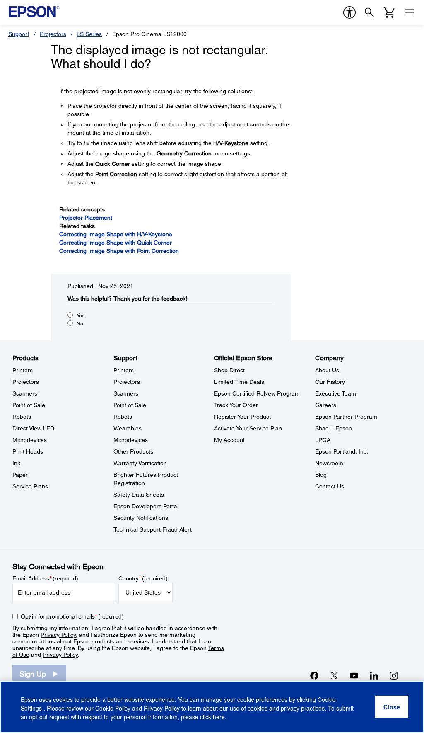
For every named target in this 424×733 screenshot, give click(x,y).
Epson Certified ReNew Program (257, 393)
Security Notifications (140, 518)
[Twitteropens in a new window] (334, 675)
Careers (325, 405)
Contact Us (329, 486)
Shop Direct (229, 370)
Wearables (127, 428)
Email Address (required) (45, 578)
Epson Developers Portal (145, 506)
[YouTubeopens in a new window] (354, 675)
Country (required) (143, 578)
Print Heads (27, 451)
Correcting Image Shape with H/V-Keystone (115, 234)
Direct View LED (33, 428)
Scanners (24, 393)
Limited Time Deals (239, 382)
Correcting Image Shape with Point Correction (119, 251)
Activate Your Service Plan (248, 428)
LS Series (89, 34)
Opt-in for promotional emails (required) (72, 616)
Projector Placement (85, 217)
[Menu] (409, 12)
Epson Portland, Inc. (341, 451)
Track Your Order (236, 405)
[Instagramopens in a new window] (393, 675)
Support (18, 34)
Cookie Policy (112, 708)
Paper (20, 474)
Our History (330, 382)
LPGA (322, 440)
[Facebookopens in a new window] (314, 675)
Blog (321, 474)
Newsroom (329, 463)
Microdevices (29, 440)
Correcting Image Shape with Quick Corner (115, 242)
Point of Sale (28, 405)
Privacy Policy (58, 634)
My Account (229, 440)
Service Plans (30, 486)
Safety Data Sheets (138, 494)
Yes (80, 315)
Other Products (133, 451)
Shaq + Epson (333, 428)
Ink (16, 463)
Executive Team (335, 393)
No (80, 324)
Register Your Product (242, 416)
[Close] (391, 707)
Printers (22, 370)
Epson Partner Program (346, 416)
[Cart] (389, 12)
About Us (327, 370)
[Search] (369, 12)
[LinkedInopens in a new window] (373, 675)
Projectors (53, 34)
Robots (21, 416)
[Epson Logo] (34, 11)
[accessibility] (349, 12)
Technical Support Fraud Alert (152, 529)
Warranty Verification (140, 463)
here (219, 717)
